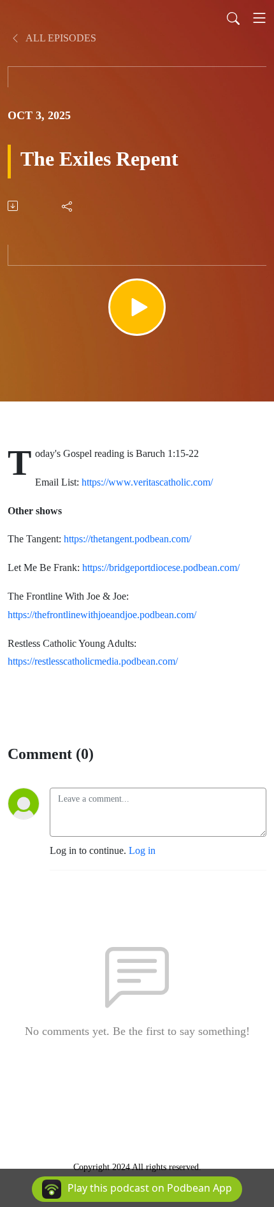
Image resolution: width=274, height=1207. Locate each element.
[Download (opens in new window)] (13, 205)
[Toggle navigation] (259, 18)
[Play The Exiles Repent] (137, 307)
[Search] (233, 18)
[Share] (68, 206)
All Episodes (60, 38)
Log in (142, 850)
